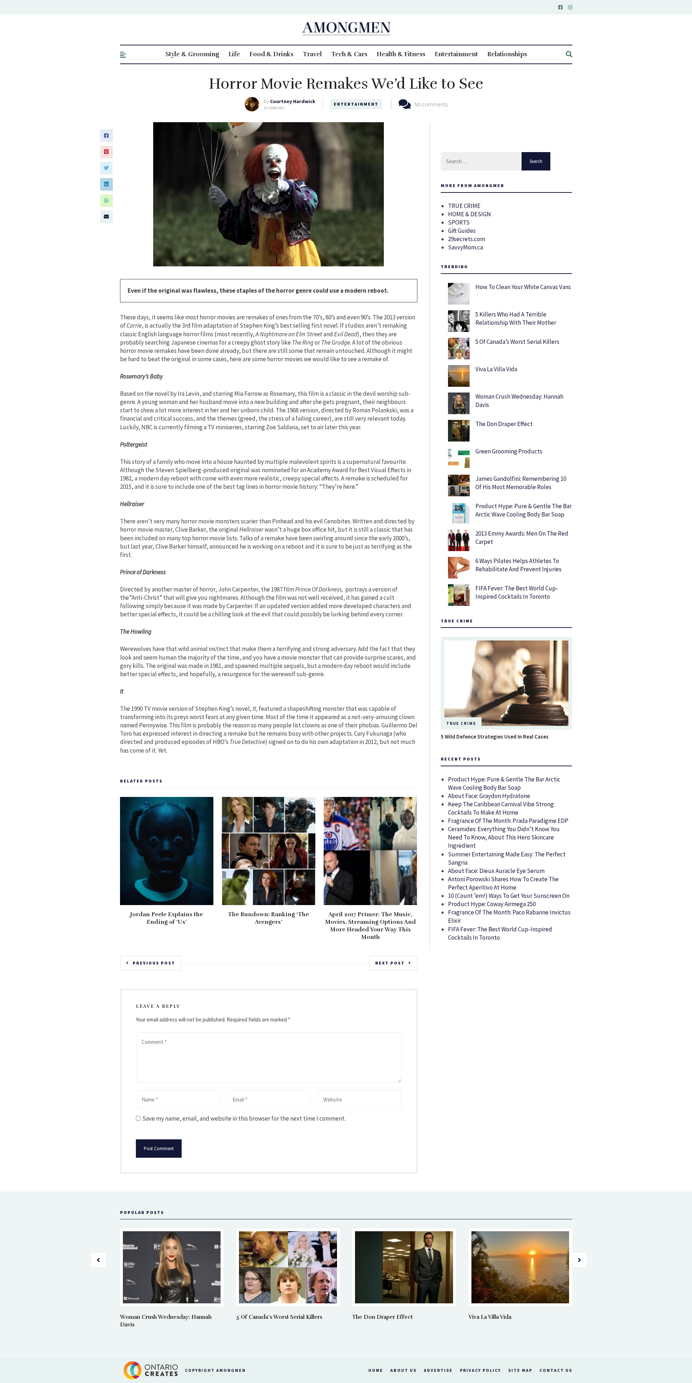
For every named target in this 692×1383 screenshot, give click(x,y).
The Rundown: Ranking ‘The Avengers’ (268, 918)
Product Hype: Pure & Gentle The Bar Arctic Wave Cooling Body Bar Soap (523, 510)
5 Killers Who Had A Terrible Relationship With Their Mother (515, 318)
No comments (431, 104)
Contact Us (556, 1370)
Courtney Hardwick (292, 101)
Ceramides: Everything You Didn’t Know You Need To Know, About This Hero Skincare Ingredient (504, 837)
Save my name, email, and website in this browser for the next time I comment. (244, 1118)
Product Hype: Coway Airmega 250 (492, 904)
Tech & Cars (349, 54)
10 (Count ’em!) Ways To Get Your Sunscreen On (508, 896)
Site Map (520, 1370)
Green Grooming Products (508, 451)
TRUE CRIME (464, 206)
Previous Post (154, 963)
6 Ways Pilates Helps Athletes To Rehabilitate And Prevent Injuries (518, 565)
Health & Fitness (401, 54)
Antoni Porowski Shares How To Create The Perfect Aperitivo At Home (503, 883)
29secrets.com (466, 239)
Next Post (390, 963)
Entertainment (456, 54)
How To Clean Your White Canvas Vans (523, 287)
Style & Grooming (192, 54)
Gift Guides (462, 231)
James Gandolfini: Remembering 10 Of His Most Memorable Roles (520, 483)
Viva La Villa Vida (496, 369)
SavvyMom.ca (465, 247)
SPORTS (459, 222)
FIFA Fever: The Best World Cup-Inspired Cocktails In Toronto (516, 592)
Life (234, 54)
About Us (403, 1370)
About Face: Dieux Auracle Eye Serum (496, 871)
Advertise (438, 1370)
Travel (312, 54)
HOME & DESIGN (469, 214)
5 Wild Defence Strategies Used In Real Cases (495, 736)
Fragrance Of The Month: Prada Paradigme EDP (508, 821)
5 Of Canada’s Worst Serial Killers (517, 342)
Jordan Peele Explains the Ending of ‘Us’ (166, 918)
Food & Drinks (271, 54)
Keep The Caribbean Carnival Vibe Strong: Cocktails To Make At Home (501, 808)
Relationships (507, 54)
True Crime (461, 723)
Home (375, 1370)
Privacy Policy (480, 1370)
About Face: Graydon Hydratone (489, 796)
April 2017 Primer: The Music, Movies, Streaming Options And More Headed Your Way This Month (370, 926)
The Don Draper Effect (504, 424)
